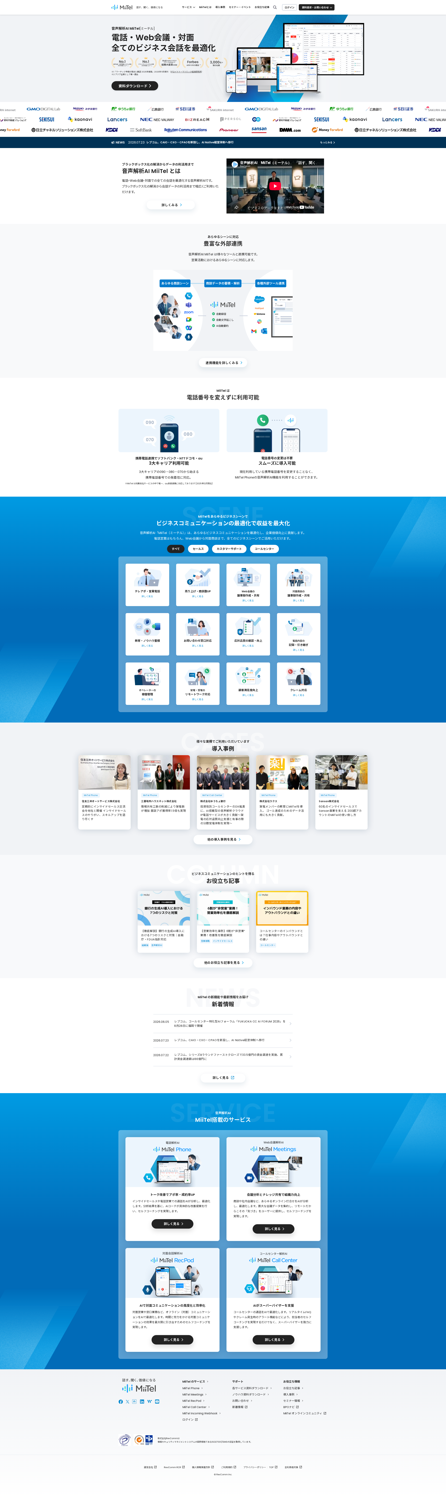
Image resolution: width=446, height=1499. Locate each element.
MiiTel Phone (190, 1388)
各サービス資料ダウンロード (250, 1388)
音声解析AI (156, 945)
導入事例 (220, 7)
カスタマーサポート (229, 549)
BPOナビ (289, 1407)
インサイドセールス (222, 941)
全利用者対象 (291, 1467)
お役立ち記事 (262, 7)
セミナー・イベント (240, 7)
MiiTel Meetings (192, 1395)
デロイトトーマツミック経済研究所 (186, 71)
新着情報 (237, 1407)
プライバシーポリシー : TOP (258, 1467)
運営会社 (148, 1467)
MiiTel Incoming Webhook (199, 1413)
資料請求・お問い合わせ (315, 7)
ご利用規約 (226, 1467)
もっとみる (326, 142)
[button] (275, 186)
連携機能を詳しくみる (222, 362)
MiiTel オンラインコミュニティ (302, 1413)
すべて (176, 549)
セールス (198, 549)
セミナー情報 (291, 1401)
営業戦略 (205, 941)
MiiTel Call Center (194, 1407)
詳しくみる (170, 204)
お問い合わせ (240, 1401)
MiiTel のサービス (193, 1382)
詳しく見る (221, 1078)
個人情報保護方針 (201, 1467)
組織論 (145, 945)
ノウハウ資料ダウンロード (249, 1395)
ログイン (289, 7)
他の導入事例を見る (222, 839)
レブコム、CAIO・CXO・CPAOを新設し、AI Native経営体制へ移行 (190, 142)
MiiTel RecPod (191, 1401)
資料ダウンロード (132, 85)
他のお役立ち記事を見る (222, 962)
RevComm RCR (172, 1467)
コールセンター (264, 549)
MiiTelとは (205, 7)
